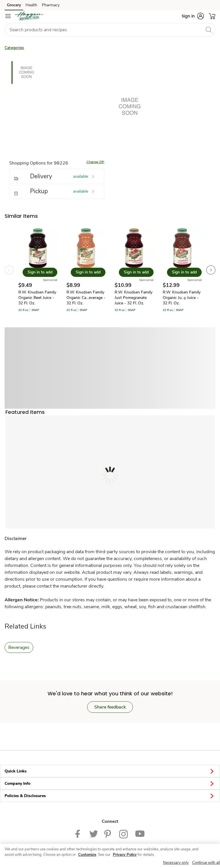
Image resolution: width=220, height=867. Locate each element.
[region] (110, 855)
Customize (87, 854)
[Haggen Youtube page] (140, 833)
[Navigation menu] (8, 16)
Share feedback (110, 707)
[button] (192, 16)
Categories (14, 47)
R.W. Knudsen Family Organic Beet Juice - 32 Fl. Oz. (37, 297)
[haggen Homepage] (29, 16)
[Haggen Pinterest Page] (108, 833)
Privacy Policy (125, 854)
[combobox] (110, 30)
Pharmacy (51, 5)
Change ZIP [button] (95, 162)
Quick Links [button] (16, 771)
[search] (208, 29)
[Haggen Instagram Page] (123, 833)
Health (31, 5)
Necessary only (176, 863)
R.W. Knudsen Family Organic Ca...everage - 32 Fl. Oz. (85, 297)
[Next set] (210, 270)
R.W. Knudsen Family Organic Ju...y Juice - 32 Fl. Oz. (182, 297)
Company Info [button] (17, 783)
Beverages (19, 647)
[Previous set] (9, 270)
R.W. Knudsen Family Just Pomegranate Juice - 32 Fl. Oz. (133, 297)
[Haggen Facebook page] (78, 833)
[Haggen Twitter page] (93, 833)
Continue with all (206, 863)
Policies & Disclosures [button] (25, 795)
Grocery (14, 5)
